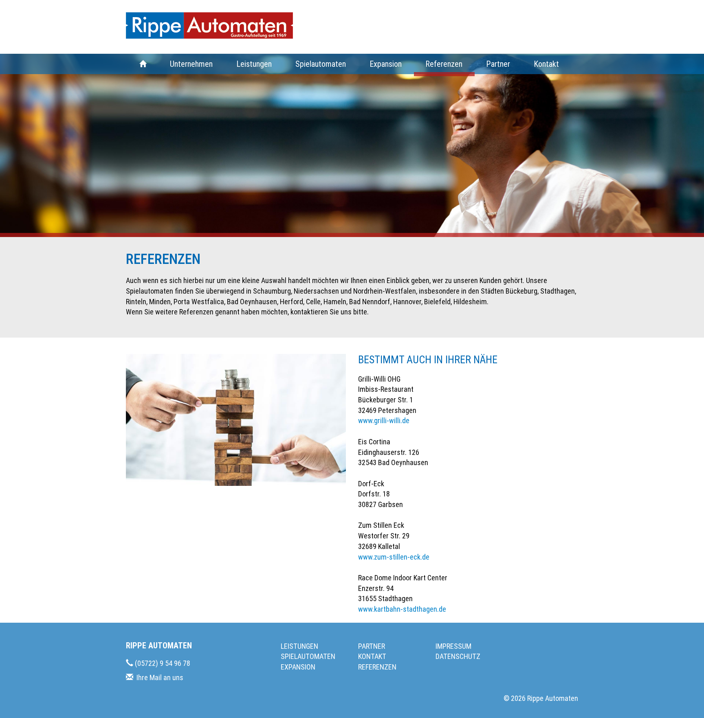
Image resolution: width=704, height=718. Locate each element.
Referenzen (443, 64)
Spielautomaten (320, 64)
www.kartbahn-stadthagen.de (402, 609)
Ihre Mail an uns (159, 677)
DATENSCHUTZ (458, 656)
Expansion (386, 64)
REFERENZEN (377, 667)
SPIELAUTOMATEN (308, 656)
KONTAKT (372, 656)
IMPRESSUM (453, 646)
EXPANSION (298, 667)
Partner (498, 64)
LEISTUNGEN (299, 646)
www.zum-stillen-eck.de (393, 557)
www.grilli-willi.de (383, 420)
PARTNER (371, 646)
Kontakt (546, 64)
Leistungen (254, 64)
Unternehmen (191, 64)
